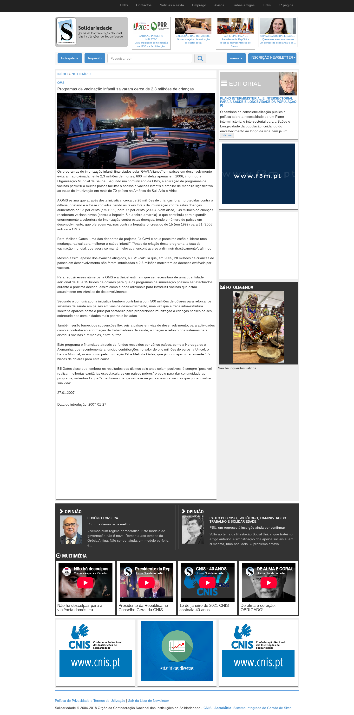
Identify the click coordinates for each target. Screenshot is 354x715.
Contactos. (144, 5)
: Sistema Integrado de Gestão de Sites (252, 708)
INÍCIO (62, 74)
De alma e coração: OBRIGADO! (258, 607)
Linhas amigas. (244, 5)
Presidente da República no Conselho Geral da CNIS (143, 607)
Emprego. (199, 5)
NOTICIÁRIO (81, 74)
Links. (267, 5)
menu (235, 58)
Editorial (227, 135)
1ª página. (286, 5)
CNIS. (124, 5)
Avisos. (219, 5)
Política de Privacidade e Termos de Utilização (90, 700)
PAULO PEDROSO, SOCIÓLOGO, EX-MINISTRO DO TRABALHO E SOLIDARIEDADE (248, 519)
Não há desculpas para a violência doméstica (79, 607)
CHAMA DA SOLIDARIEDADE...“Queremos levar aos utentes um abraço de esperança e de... (278, 39)
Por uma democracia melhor (109, 524)
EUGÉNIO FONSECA (102, 518)
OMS (61, 83)
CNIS (207, 708)
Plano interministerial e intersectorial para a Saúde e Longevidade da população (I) (258, 102)
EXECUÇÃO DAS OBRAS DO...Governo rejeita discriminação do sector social (193, 39)
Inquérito (95, 58)
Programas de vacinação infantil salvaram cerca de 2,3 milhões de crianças (125, 89)
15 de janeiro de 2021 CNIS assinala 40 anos (204, 607)
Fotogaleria (70, 58)
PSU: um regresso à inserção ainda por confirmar (247, 527)
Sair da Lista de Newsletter (148, 700)
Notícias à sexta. (172, 5)
